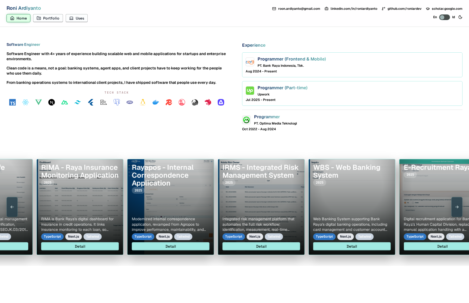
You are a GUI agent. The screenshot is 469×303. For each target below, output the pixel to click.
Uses (80, 18)
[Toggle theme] (460, 17)
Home (22, 18)
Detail (66, 246)
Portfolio (51, 18)
